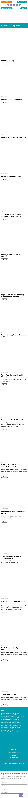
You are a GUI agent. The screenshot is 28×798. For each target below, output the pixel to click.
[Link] (20, 5)
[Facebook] (14, 5)
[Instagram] (17, 5)
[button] (26, 21)
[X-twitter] (19, 766)
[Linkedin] (11, 5)
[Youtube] (8, 5)
